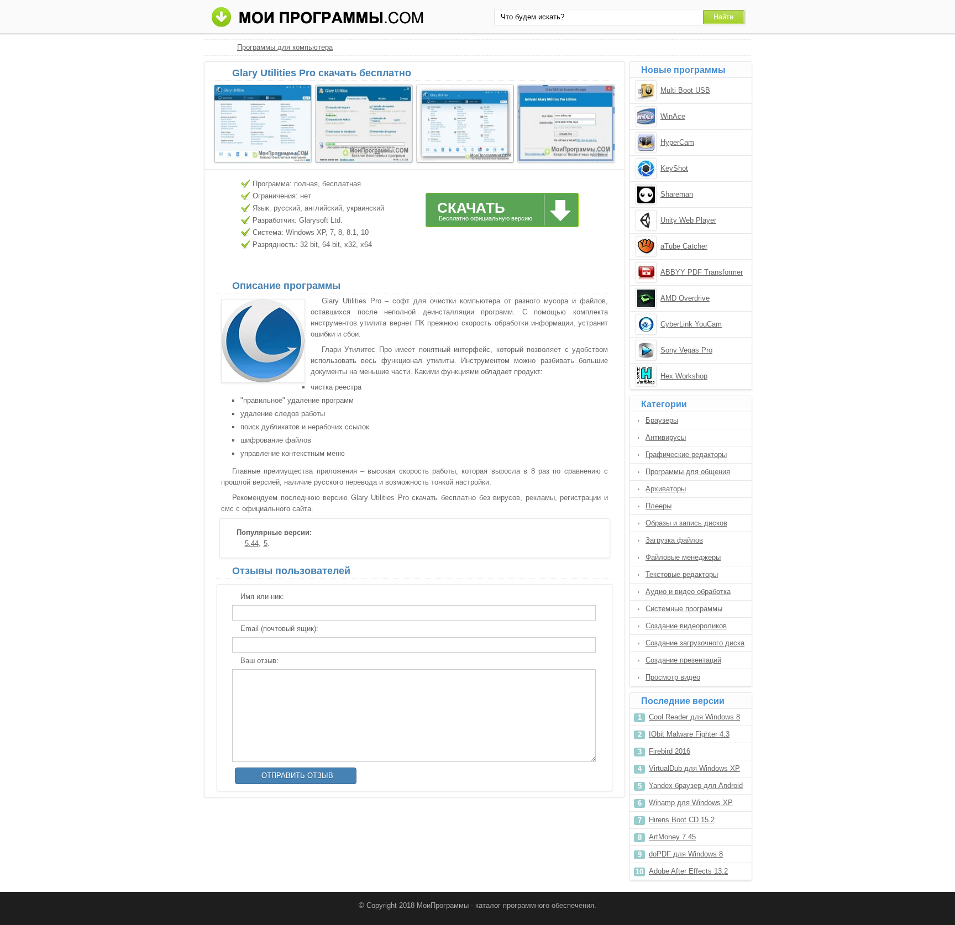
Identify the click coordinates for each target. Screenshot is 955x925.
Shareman (676, 194)
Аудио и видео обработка (688, 591)
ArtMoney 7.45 (672, 837)
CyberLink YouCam (691, 324)
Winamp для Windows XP (691, 802)
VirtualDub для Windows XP (694, 768)
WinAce (672, 116)
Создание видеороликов (686, 626)
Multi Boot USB (685, 90)
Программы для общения (688, 471)
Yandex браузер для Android (696, 785)
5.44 (252, 543)
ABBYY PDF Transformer (701, 272)
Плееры (658, 506)
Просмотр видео (673, 677)
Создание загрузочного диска (695, 643)
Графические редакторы (686, 454)
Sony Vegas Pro (686, 350)
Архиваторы (666, 489)
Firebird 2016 (669, 751)
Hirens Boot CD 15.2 (682, 820)
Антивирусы (666, 437)
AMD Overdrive (685, 298)
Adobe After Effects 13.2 (688, 871)
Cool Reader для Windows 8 (694, 717)
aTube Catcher (683, 246)
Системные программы (684, 609)
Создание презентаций (683, 660)
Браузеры (662, 420)
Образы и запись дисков (686, 523)
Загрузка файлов (674, 540)
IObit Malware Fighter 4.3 (689, 734)
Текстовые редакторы (682, 574)
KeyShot (674, 168)
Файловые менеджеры (683, 557)
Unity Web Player (688, 220)
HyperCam (677, 142)
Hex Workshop (683, 376)
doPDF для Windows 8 (686, 854)
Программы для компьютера (285, 47)
